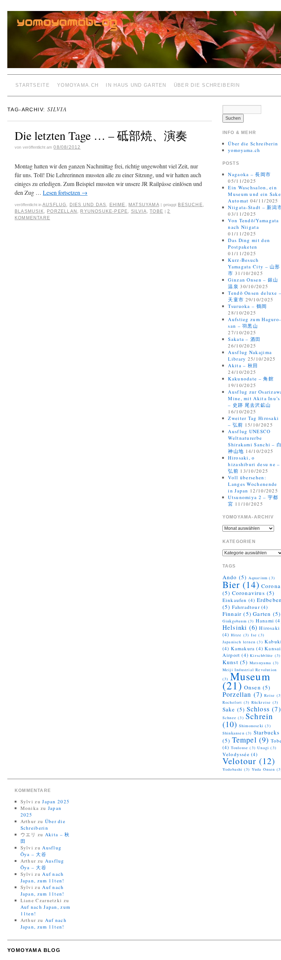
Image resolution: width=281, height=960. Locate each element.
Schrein (247, 720)
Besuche (190, 204)
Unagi (267, 747)
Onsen (257, 687)
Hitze (240, 634)
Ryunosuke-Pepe (104, 211)
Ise (258, 634)
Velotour (249, 761)
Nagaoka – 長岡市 (249, 174)
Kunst (235, 662)
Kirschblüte (265, 655)
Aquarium (261, 577)
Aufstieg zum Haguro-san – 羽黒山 (254, 322)
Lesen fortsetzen (65, 192)
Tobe (156, 211)
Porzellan (62, 211)
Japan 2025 (56, 801)
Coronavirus (253, 592)
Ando (234, 577)
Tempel (250, 739)
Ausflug (54, 204)
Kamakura (247, 648)
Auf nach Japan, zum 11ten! (42, 877)
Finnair (236, 613)
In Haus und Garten (136, 85)
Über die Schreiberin (207, 85)
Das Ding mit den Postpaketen (249, 243)
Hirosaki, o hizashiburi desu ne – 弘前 (254, 464)
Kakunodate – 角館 (251, 378)
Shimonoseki (255, 725)
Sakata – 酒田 (244, 339)
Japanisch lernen (242, 641)
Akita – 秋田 (243, 365)
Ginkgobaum (238, 621)
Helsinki (240, 627)
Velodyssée (240, 754)
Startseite (32, 85)
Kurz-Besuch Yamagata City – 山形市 (254, 266)
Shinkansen (237, 733)
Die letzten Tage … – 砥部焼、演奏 (101, 135)
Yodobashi (236, 769)
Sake (233, 709)
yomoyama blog (33, 950)
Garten (267, 613)
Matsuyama (143, 204)
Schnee (233, 717)
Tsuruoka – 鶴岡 (247, 306)
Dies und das (88, 204)
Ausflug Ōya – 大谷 (41, 850)
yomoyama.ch (77, 85)
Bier (241, 584)
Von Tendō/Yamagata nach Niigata (253, 223)
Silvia (139, 211)
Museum (246, 680)
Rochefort (236, 702)
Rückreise (265, 702)
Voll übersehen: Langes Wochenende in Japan (252, 484)
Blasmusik (29, 211)
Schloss (264, 708)
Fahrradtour (250, 607)
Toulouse (243, 747)
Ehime (117, 204)
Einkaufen (238, 600)
